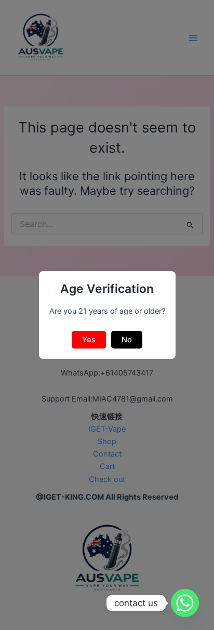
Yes (89, 339)
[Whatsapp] (185, 603)
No (127, 339)
